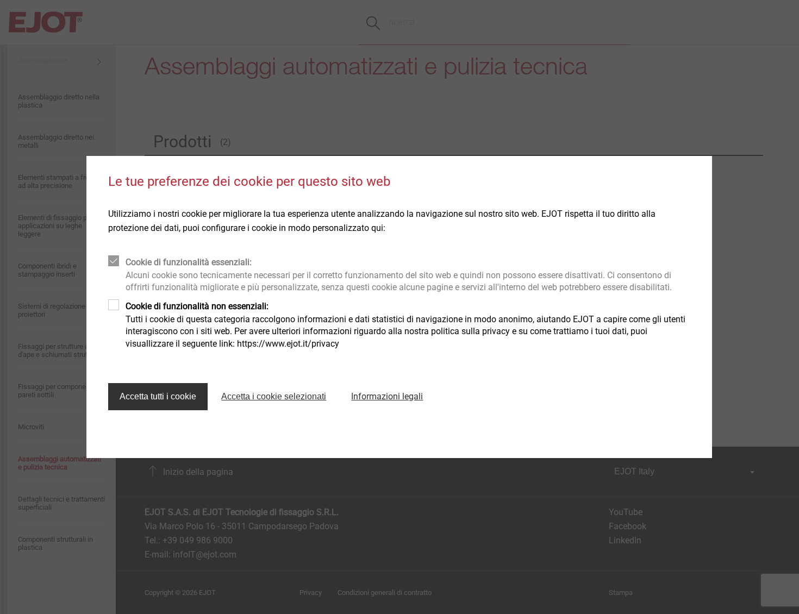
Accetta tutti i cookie (158, 396)
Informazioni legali (387, 396)
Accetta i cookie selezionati (273, 396)
